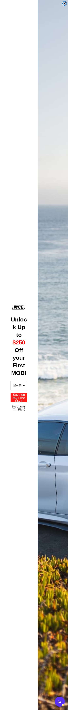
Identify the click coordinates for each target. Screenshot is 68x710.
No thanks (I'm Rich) (19, 406)
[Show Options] (24, 385)
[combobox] (17, 385)
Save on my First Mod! (19, 397)
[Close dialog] (65, 3)
